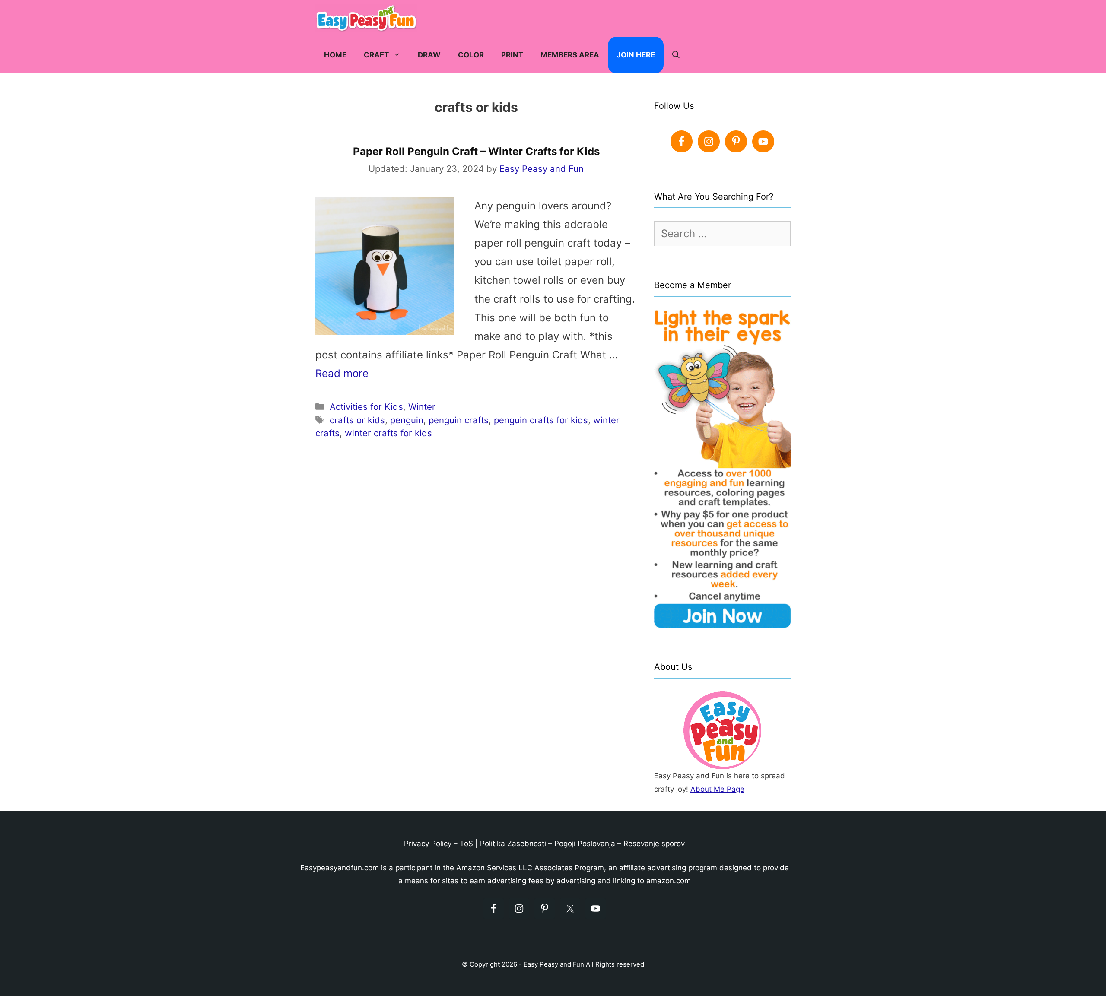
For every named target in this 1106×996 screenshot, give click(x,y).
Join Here (636, 55)
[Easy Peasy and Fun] (368, 18)
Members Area (569, 55)
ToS (466, 843)
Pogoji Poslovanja (584, 843)
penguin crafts (459, 420)
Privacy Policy (427, 843)
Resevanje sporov (654, 843)
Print (512, 55)
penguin (406, 420)
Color (471, 55)
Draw (429, 55)
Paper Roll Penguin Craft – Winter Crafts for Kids (476, 151)
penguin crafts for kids (541, 420)
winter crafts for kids (388, 433)
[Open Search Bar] (676, 55)
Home (335, 55)
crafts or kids (357, 420)
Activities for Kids (366, 406)
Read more (342, 373)
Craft (376, 55)
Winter (421, 406)
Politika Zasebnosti (513, 843)
